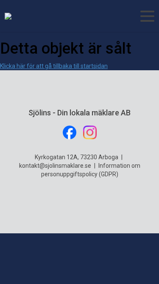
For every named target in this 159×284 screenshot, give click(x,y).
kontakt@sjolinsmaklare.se (55, 165)
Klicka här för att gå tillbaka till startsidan (54, 66)
